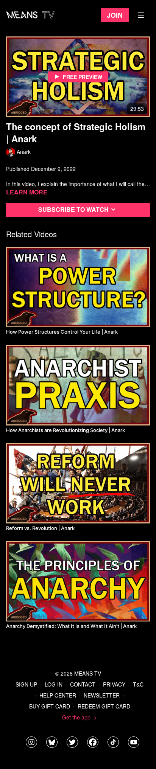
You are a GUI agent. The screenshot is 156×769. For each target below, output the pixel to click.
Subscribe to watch (73, 209)
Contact (82, 684)
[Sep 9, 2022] (78, 483)
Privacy (114, 684)
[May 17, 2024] (78, 385)
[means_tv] (31, 742)
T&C (138, 684)
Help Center (57, 695)
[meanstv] (92, 742)
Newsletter (102, 695)
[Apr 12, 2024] (78, 287)
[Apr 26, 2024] (78, 581)
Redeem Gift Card (104, 706)
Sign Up (26, 684)
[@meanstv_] (113, 742)
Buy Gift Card (49, 706)
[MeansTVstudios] (52, 742)
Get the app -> (79, 717)
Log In (53, 684)
